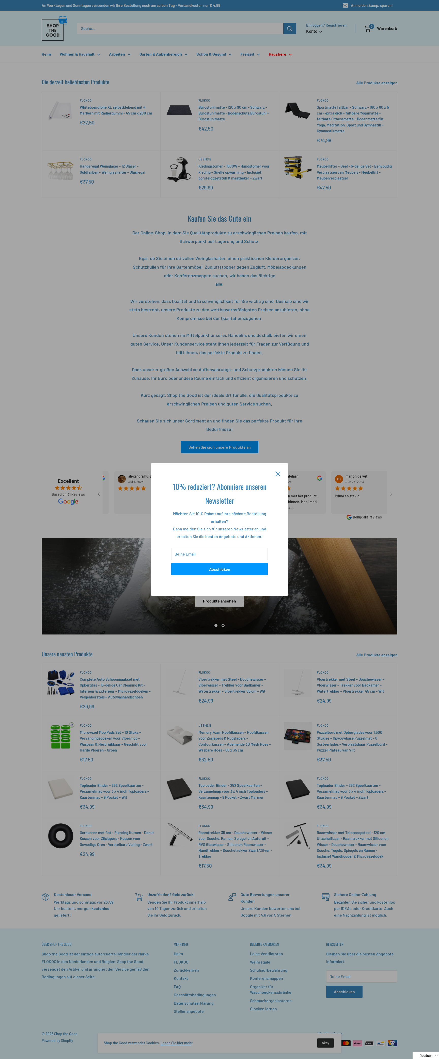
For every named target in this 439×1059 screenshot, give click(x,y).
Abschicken (219, 569)
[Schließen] (277, 473)
